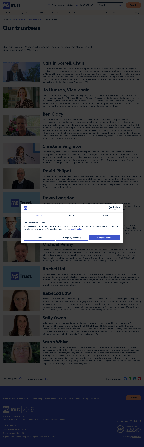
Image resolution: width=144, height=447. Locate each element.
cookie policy (76, 229)
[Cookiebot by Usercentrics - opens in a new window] (110, 208)
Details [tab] (72, 215)
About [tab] (105, 215)
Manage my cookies (71, 238)
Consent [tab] (38, 215)
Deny (40, 238)
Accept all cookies (104, 238)
